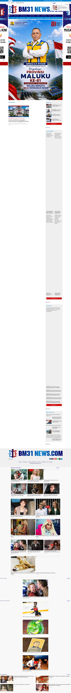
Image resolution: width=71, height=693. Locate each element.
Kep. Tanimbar (22, 17)
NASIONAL (38, 15)
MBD (53, 17)
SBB (56, 17)
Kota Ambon (29, 17)
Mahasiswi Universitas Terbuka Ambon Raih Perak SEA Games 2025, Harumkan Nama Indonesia (53, 398)
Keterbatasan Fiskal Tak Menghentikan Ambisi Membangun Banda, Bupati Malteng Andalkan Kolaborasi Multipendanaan (56, 110)
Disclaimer (51, 461)
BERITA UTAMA (16, 15)
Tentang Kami (25, 461)
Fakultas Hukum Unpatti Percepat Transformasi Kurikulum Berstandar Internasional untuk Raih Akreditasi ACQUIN (58, 294)
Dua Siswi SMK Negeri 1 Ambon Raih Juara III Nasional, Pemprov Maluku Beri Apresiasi (57, 115)
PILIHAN (49, 15)
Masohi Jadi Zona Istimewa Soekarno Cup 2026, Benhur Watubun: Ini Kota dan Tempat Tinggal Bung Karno (54, 391)
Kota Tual (34, 17)
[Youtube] (56, 459)
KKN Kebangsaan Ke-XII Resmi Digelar (56, 428)
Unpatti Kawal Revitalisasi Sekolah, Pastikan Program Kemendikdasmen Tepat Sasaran (56, 106)
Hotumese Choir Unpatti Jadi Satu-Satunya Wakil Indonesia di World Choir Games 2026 (58, 212)
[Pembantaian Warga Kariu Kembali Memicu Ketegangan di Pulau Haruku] (49, 422)
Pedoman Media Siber (32, 461)
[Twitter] (52, 459)
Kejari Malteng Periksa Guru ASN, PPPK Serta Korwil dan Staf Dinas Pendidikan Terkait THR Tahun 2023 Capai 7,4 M (56, 431)
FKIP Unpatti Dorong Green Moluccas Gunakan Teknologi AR (27, 0)
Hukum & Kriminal (18, 118)
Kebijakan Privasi (45, 461)
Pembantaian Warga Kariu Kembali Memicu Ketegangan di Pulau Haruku (57, 422)
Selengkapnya (53, 123)
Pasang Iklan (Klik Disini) (20, 2)
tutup (7, 4)
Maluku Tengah (40, 17)
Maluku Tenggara (48, 17)
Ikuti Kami (12, 2)
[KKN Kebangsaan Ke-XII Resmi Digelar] (53, 425)
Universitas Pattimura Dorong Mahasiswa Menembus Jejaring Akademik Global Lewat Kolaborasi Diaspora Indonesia (49, 294)
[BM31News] (35, 9)
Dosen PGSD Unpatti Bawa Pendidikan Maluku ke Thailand (49, 212)
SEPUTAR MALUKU (24, 15)
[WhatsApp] (58, 459)
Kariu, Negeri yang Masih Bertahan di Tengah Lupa (56, 418)
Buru (10, 17)
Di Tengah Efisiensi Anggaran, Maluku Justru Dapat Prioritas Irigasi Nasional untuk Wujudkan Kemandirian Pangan (56, 120)
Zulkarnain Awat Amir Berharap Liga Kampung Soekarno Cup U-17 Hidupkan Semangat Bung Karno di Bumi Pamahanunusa (53, 387)
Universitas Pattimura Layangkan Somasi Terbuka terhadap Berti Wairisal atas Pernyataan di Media (18, 121)
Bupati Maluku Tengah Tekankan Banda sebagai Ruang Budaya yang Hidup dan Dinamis (53, 402)
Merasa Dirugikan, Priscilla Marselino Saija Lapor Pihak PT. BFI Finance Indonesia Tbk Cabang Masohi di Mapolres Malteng (56, 439)
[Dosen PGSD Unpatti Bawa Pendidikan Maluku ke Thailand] (49, 171)
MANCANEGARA (44, 15)
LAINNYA (54, 15)
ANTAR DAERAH (32, 15)
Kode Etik (39, 461)
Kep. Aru (17, 17)
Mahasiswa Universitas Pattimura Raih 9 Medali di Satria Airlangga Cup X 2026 (53, 394)
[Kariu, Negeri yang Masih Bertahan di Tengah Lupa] (54, 415)
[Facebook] (50, 459)
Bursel (13, 17)
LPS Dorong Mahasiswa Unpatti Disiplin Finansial (50, 0)
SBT (59, 17)
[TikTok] (60, 459)
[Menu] (9, 3)
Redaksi (20, 461)
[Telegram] (62, 459)
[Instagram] (54, 459)
